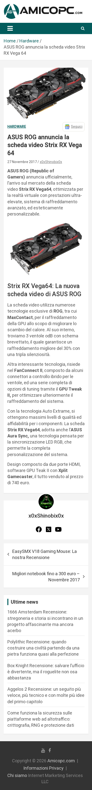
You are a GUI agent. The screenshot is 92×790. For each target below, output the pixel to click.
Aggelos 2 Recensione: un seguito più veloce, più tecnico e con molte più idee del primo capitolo (45, 695)
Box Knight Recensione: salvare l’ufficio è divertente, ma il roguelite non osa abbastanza (45, 671)
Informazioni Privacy (43, 768)
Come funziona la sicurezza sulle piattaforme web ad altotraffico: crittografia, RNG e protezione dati (40, 719)
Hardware (16, 126)
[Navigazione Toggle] (10, 28)
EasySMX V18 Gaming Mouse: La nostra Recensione (44, 554)
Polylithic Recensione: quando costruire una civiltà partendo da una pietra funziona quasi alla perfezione (43, 648)
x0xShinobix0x (51, 162)
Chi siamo (17, 775)
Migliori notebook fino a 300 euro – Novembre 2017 (46, 576)
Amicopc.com (61, 760)
